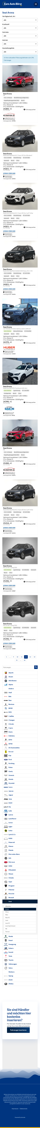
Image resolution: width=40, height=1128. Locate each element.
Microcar (11, 862)
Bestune (11, 704)
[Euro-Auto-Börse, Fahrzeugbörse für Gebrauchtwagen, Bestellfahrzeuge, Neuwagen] (12, 4)
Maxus (10, 846)
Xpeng (10, 976)
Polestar (11, 890)
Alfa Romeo (12, 680)
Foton (10, 767)
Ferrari (10, 751)
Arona (7, 909)
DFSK (10, 744)
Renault (11, 897)
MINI (10, 866)
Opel (10, 882)
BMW (10, 708)
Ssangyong (12, 944)
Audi (10, 692)
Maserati (11, 842)
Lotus (10, 830)
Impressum (15, 1108)
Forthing (11, 763)
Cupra (10, 728)
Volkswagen (12, 964)
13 (30, 657)
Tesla (10, 956)
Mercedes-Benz (14, 854)
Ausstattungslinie (8, 48)
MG (9, 858)
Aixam (10, 677)
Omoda (11, 878)
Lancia (10, 815)
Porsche (11, 893)
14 (34, 657)
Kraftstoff (5, 24)
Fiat (9, 755)
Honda (10, 779)
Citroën (11, 724)
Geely (10, 771)
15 (16, 660)
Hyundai (11, 783)
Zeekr (10, 980)
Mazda (10, 850)
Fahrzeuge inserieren (18, 1028)
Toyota (10, 960)
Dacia (10, 732)
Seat (10, 901)
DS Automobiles (14, 748)
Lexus (10, 822)
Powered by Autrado (20, 1117)
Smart (10, 940)
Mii (6, 929)
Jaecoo (10, 791)
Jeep (10, 799)
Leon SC (7, 923)
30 (24, 660)
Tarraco (7, 931)
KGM (10, 803)
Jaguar (10, 795)
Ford (10, 759)
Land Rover (12, 818)
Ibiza (6, 914)
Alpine (10, 684)
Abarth (10, 673)
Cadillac (11, 716)
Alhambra (8, 906)
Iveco (10, 787)
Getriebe (5, 32)
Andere (11, 688)
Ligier (10, 826)
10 (17, 657)
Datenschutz (23, 1108)
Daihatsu (11, 736)
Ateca (7, 912)
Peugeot (11, 886)
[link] (29, 109)
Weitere (11, 972)
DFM (10, 740)
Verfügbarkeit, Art (8, 16)
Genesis (11, 775)
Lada (10, 811)
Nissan (10, 874)
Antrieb (5, 40)
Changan (11, 720)
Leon (6, 920)
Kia (9, 807)
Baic (9, 696)
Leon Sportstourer (10, 926)
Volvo (10, 968)
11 (21, 657)
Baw (10, 700)
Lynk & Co (11, 834)
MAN (10, 838)
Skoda (10, 936)
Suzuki (10, 952)
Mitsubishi (12, 870)
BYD (10, 712)
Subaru (10, 948)
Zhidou (10, 984)
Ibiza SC (7, 917)
